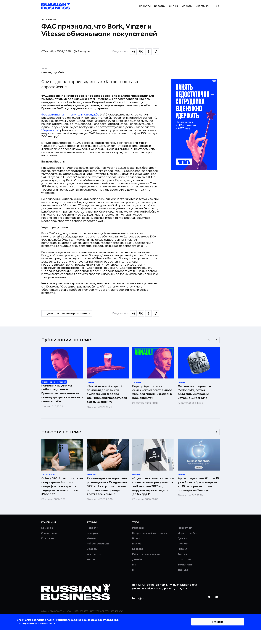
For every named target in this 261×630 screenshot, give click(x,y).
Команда (47, 528)
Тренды (183, 570)
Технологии (185, 564)
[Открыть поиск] (218, 6)
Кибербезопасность (146, 554)
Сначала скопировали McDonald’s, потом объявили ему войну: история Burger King (194, 392)
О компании (49, 533)
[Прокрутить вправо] (216, 340)
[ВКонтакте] (216, 597)
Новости (145, 6)
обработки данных (107, 620)
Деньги (182, 538)
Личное (183, 543)
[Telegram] (208, 597)
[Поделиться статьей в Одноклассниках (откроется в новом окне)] (148, 51)
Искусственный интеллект (149, 533)
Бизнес (136, 543)
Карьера (137, 549)
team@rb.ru (139, 598)
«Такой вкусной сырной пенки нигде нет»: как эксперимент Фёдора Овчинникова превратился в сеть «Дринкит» (107, 394)
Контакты (47, 538)
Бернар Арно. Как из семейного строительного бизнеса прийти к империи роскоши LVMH (152, 392)
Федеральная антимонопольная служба (70, 114)
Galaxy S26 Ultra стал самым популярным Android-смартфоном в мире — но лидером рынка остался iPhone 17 (62, 486)
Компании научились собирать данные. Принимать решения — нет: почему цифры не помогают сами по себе (62, 393)
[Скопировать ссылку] (156, 51)
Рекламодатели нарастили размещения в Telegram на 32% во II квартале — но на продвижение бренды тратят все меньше (107, 486)
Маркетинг (185, 528)
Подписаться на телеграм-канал (65, 313)
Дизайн (137, 559)
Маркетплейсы (188, 533)
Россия (182, 554)
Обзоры (187, 6)
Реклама (138, 528)
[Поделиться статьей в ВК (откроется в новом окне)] (141, 51)
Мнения (174, 6)
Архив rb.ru (48, 19)
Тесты (91, 559)
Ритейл (182, 549)
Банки (136, 538)
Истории (160, 6)
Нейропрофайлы (98, 543)
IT (133, 570)
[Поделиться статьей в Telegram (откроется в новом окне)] (133, 51)
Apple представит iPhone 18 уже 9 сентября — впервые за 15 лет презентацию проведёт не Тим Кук (198, 484)
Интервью (202, 6)
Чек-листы (94, 554)
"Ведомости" (50, 130)
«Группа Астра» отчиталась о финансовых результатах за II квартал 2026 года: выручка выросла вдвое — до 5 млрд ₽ (153, 486)
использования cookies (76, 620)
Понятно (218, 622)
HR (134, 564)
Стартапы (184, 559)
